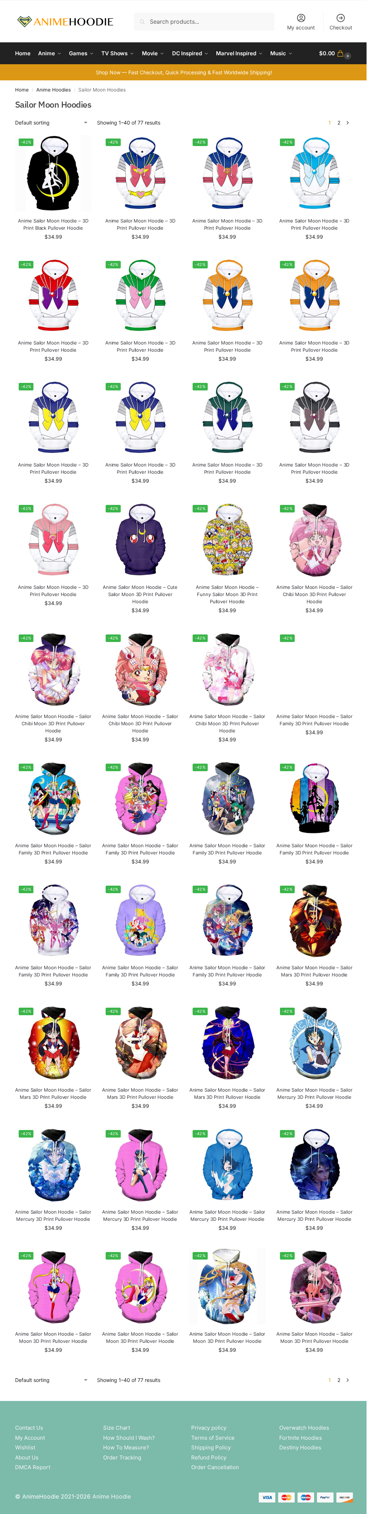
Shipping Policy (211, 1447)
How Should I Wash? (129, 1437)
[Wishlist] (80, 145)
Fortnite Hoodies (300, 1437)
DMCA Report (32, 1467)
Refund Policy (208, 1457)
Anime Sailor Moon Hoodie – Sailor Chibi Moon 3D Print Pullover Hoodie (314, 594)
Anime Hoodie (111, 1496)
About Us (26, 1457)
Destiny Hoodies (300, 1447)
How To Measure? (126, 1447)
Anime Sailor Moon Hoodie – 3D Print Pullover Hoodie (140, 224)
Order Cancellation (215, 1467)
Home (22, 90)
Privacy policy (208, 1427)
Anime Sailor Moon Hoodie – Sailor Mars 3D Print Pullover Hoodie (314, 971)
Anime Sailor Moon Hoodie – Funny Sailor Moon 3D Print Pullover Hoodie (227, 594)
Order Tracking (122, 1457)
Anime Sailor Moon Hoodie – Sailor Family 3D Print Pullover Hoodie (314, 719)
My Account (30, 1437)
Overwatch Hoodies (304, 1427)
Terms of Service (213, 1437)
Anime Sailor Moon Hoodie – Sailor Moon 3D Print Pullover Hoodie (53, 1337)
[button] (336, 53)
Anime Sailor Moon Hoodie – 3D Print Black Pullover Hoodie (53, 224)
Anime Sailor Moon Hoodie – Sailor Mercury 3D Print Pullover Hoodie (314, 1093)
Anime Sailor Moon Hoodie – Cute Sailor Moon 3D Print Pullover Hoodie (140, 594)
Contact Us (29, 1427)
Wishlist (25, 1447)
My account (301, 27)
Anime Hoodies (53, 90)
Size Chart (116, 1427)
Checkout (341, 27)
